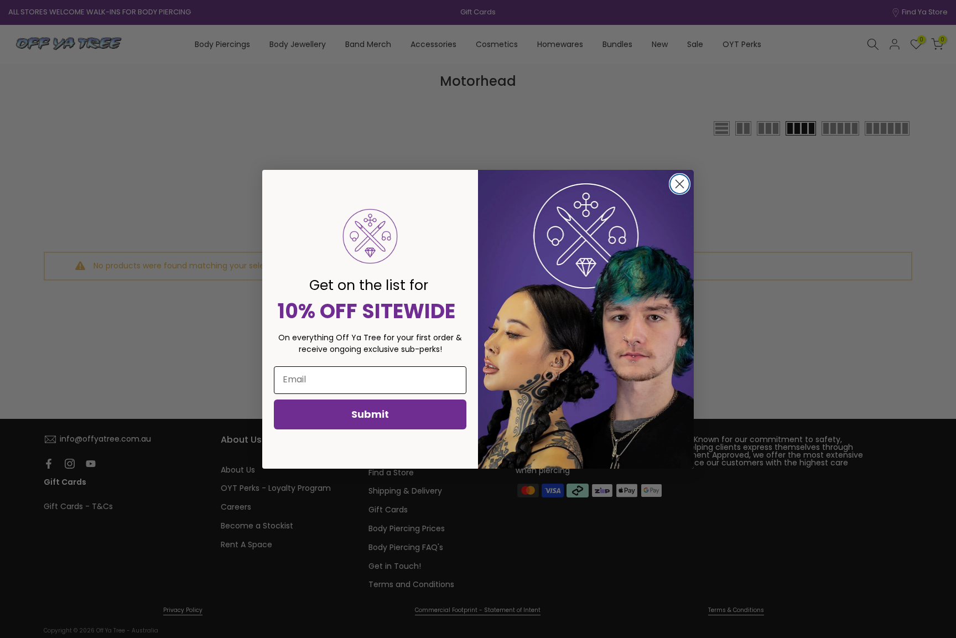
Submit (370, 414)
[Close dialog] (679, 184)
